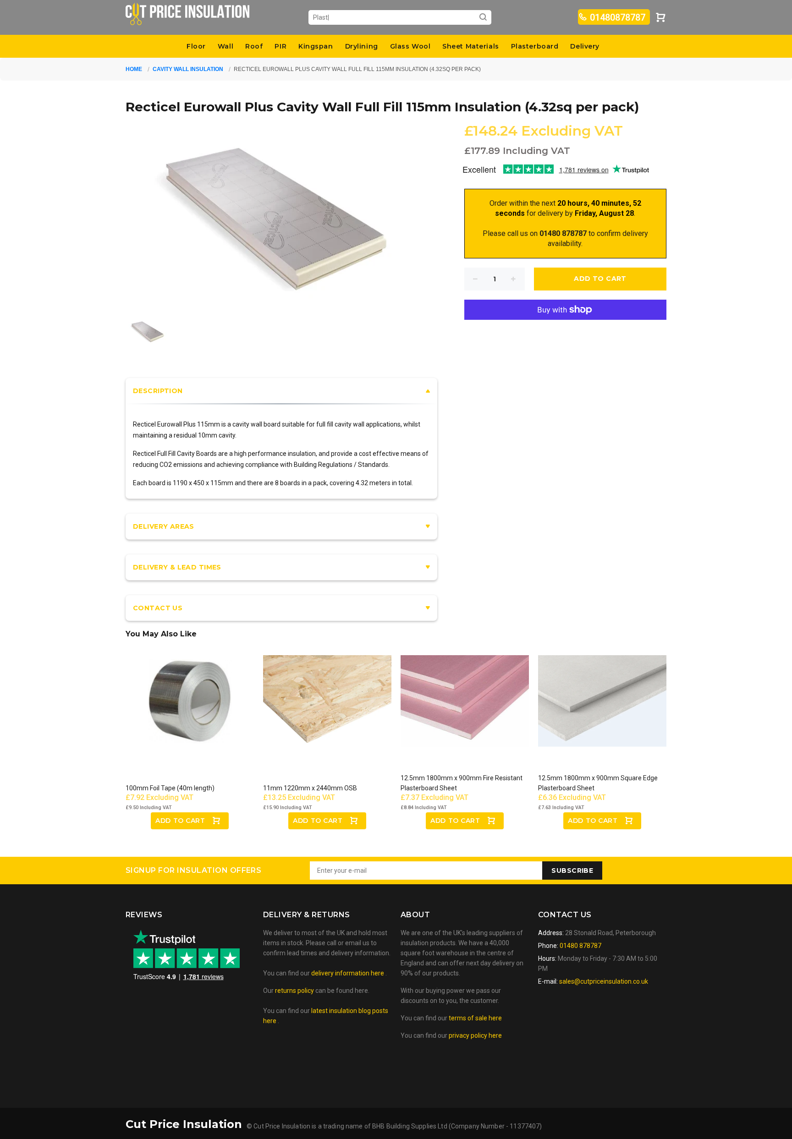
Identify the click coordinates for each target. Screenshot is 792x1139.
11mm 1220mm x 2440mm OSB (310, 788)
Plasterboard (535, 46)
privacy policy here (475, 1035)
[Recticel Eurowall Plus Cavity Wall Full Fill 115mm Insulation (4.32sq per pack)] (148, 330)
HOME (134, 69)
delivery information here (348, 973)
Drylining (361, 46)
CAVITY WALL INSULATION (188, 69)
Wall (225, 46)
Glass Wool (410, 46)
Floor (196, 46)
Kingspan (315, 46)
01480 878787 (579, 945)
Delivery (584, 46)
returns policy (294, 990)
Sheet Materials (470, 46)
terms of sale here (475, 1018)
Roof (254, 46)
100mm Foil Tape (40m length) (170, 788)
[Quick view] (238, 670)
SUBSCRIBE (572, 870)
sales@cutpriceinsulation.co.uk (603, 981)
